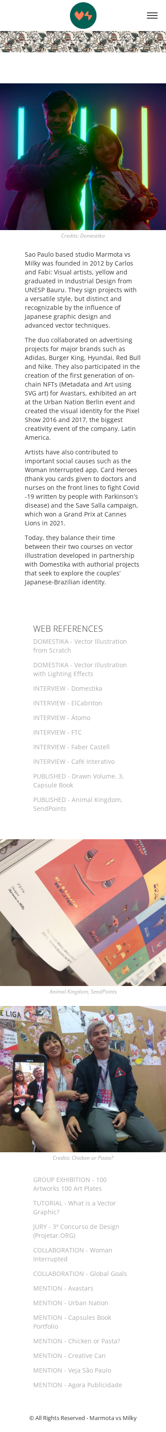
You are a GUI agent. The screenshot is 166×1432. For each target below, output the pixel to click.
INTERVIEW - (61, 717)
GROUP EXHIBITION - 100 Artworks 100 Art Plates (70, 1184)
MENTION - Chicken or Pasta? (76, 1341)
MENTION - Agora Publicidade (77, 1385)
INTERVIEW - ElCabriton (67, 703)
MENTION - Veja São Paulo (72, 1370)
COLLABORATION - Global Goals (80, 1273)
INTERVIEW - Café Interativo (74, 761)
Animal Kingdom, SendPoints (83, 991)
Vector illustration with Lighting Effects (80, 669)
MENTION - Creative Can (69, 1355)
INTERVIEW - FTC (57, 732)
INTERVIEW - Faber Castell (71, 747)
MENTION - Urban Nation (70, 1303)
